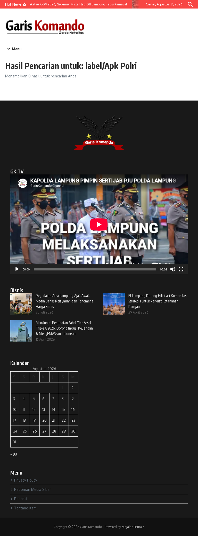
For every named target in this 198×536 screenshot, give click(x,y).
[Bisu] (172, 269)
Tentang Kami (25, 508)
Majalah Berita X (133, 527)
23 (73, 420)
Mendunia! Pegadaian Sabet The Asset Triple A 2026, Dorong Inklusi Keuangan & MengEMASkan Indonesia (64, 328)
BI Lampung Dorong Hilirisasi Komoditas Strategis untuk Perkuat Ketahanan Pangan (157, 301)
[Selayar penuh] (181, 269)
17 (14, 420)
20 (44, 420)
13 (43, 409)
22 (64, 420)
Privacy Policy (25, 480)
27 (44, 431)
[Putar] (17, 269)
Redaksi (20, 499)
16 (73, 409)
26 (34, 431)
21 (53, 420)
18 (24, 420)
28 (54, 431)
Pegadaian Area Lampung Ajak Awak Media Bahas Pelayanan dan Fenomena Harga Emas (64, 301)
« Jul (13, 454)
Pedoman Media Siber (32, 489)
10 (14, 409)
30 (73, 431)
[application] (99, 224)
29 (64, 431)
